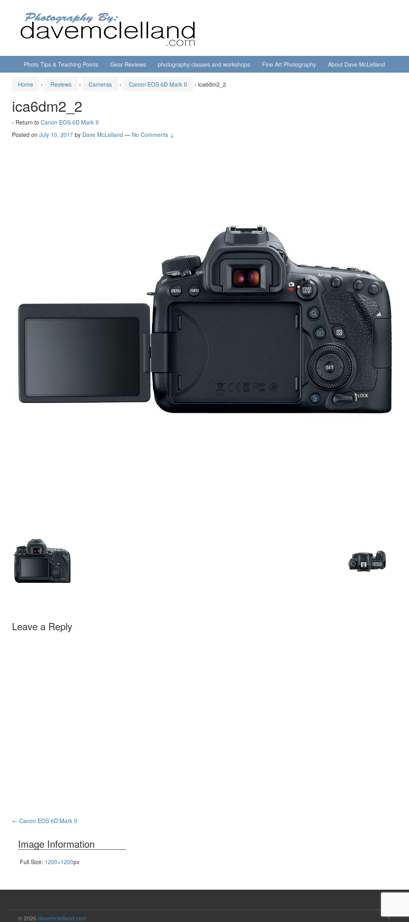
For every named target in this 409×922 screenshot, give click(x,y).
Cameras (100, 84)
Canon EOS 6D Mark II (158, 84)
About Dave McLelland (356, 64)
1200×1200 (59, 862)
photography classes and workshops (204, 64)
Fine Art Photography (289, 64)
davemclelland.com (62, 918)
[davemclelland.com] (108, 27)
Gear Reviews (128, 64)
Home (25, 84)
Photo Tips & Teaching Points (61, 64)
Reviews (60, 84)
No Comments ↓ (153, 134)
